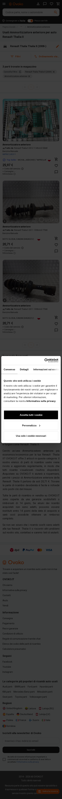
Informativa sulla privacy (41, 401)
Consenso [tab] (9, 369)
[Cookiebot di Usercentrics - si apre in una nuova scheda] (44, 360)
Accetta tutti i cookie (31, 415)
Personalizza (29, 425)
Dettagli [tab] (24, 369)
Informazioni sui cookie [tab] (46, 369)
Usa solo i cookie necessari (31, 435)
